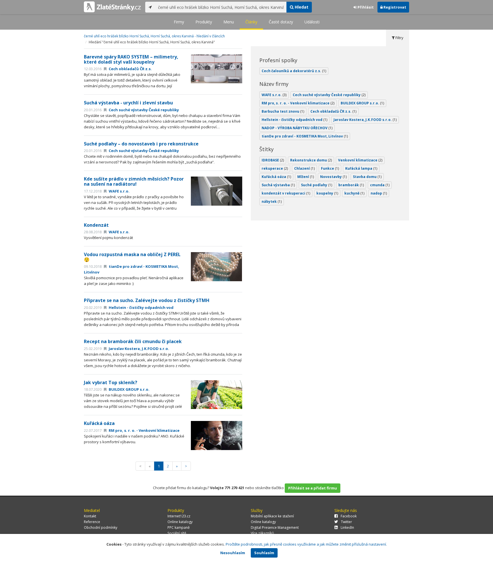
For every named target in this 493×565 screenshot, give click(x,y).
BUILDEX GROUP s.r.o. (128, 389)
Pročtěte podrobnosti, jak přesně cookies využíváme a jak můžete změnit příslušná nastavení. (306, 544)
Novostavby (333, 176)
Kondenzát (96, 225)
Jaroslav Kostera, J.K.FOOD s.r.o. (138, 348)
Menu (228, 22)
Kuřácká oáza (99, 423)
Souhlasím (264, 552)
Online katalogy (180, 521)
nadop (379, 193)
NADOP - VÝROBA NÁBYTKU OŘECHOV (297, 127)
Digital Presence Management (275, 527)
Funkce (330, 168)
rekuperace (275, 168)
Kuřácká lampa (361, 168)
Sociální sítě (176, 533)
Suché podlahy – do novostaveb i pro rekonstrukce (141, 144)
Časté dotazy (281, 22)
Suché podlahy (316, 185)
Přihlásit (365, 7)
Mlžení (305, 176)
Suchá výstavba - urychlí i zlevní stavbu (128, 103)
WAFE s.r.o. (119, 191)
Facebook (349, 516)
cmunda (379, 185)
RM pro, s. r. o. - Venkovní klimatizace (143, 430)
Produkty (203, 22)
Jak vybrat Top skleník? (110, 382)
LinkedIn (347, 527)
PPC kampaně (178, 527)
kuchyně (354, 193)
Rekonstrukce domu (311, 160)
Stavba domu (367, 176)
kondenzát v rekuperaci (286, 193)
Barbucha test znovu (283, 111)
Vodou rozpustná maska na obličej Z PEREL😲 (132, 257)
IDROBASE (273, 160)
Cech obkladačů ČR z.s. (130, 68)
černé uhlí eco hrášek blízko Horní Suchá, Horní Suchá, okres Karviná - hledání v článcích (154, 36)
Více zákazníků (262, 533)
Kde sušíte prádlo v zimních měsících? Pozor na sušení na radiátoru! (134, 181)
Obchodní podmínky (100, 527)
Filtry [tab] (399, 37)
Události (312, 22)
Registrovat (394, 7)
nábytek (272, 201)
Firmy (179, 22)
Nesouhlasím (232, 552)
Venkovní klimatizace (360, 160)
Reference (92, 521)
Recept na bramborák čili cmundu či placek (133, 341)
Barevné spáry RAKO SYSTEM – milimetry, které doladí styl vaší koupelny (131, 59)
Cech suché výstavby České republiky (143, 109)
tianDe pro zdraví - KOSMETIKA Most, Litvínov (305, 136)
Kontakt (90, 516)
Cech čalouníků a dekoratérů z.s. (294, 70)
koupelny (327, 193)
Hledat (301, 7)
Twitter (346, 521)
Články (251, 22)
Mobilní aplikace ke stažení (272, 516)
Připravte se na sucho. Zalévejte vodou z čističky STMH (146, 300)
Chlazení (304, 168)
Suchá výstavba (278, 185)
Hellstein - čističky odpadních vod (140, 307)
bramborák (351, 185)
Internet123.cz (178, 516)
